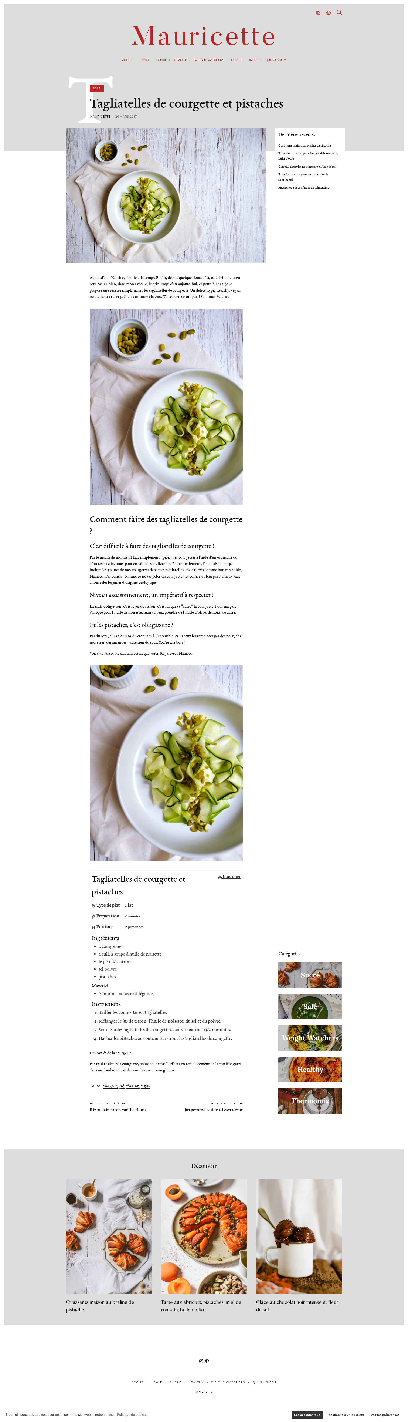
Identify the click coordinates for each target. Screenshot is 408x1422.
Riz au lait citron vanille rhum (118, 1110)
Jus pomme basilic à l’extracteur (213, 1110)
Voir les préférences (385, 1414)
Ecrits (236, 60)
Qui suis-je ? (275, 60)
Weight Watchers (209, 60)
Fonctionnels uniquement (345, 1414)
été (121, 1086)
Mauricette (100, 116)
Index (253, 60)
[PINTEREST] (328, 13)
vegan (145, 1086)
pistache (132, 1086)
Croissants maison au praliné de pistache (304, 145)
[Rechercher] (339, 12)
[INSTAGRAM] (318, 13)
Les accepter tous (307, 1414)
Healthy (181, 60)
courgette (110, 1086)
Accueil (128, 60)
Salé (146, 60)
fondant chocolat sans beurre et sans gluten (138, 1070)
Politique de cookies (132, 1414)
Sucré (162, 60)
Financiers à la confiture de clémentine (303, 187)
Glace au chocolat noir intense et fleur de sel (306, 166)
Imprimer (231, 876)
